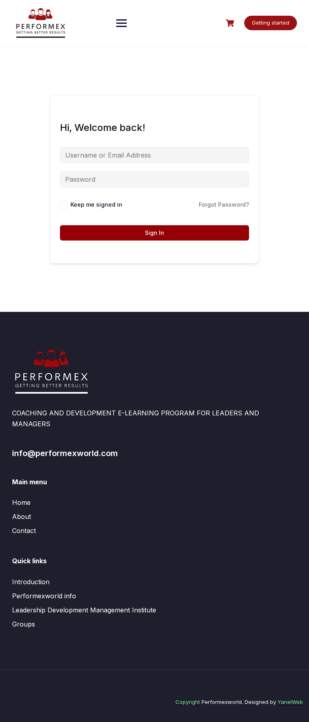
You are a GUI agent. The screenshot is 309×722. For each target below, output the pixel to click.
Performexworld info (44, 596)
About (21, 516)
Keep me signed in (96, 204)
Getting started (270, 22)
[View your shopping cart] (231, 23)
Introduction (30, 582)
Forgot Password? (224, 204)
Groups (23, 624)
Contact (24, 531)
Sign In (154, 232)
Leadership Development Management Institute (84, 610)
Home (21, 502)
